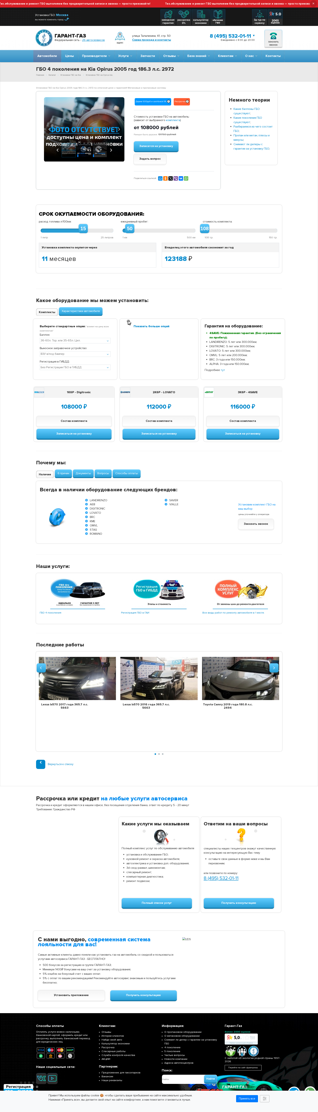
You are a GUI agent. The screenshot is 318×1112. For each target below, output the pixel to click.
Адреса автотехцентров (178, 1062)
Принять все (247, 1098)
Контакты (273, 56)
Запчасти (147, 56)
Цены (69, 56)
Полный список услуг (157, 903)
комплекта (173, 120)
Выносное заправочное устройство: (63, 348)
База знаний (197, 56)
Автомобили (47, 56)
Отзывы (170, 56)
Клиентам (226, 56)
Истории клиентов (113, 1035)
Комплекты (47, 312)
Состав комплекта (74, 421)
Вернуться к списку (60, 764)
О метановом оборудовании (182, 1035)
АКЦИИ (106, 1059)
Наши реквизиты (112, 1080)
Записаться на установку (74, 433)
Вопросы (103, 473)
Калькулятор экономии (116, 1043)
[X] (170, 178)
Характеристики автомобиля (81, 311)
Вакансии (107, 1076)
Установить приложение (71, 995)
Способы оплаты (126, 473)
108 (204, 228)
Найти (210, 1079)
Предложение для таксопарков (121, 1072)
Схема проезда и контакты (151, 40)
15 (83, 228)
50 (129, 228)
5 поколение (172, 1051)
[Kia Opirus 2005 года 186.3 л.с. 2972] (84, 129)
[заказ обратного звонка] (273, 38)
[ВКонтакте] (181, 178)
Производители (95, 56)
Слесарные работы (114, 1051)
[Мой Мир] (160, 178)
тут (223, 370)
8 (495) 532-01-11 (230, 36)
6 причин (63, 473)
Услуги (124, 56)
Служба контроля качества (118, 1055)
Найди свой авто (112, 1039)
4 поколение (172, 1047)
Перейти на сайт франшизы (243, 1067)
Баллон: (45, 335)
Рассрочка (108, 1047)
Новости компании (175, 1059)
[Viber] (176, 178)
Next (119, 129)
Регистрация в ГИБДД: (55, 361)
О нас (250, 56)
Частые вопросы (174, 1055)
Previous (49, 129)
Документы (83, 473)
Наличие (45, 474)
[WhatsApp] (186, 178)
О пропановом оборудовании (183, 1032)
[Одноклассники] (165, 178)
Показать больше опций (151, 326)
